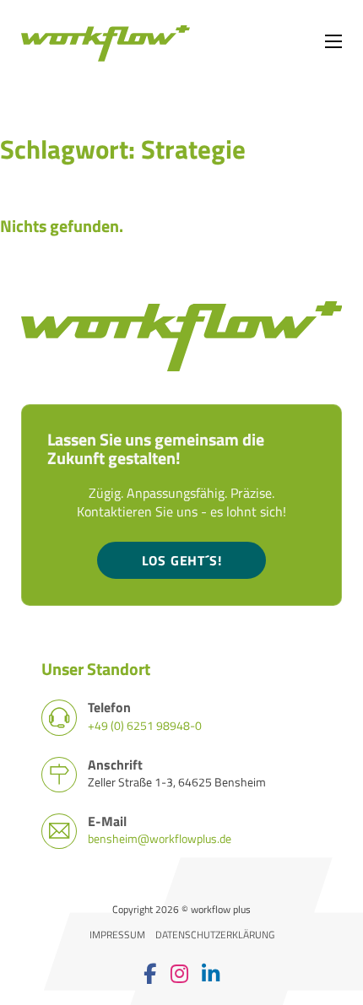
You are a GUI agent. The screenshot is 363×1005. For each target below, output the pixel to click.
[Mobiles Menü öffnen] (333, 41)
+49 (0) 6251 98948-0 (145, 725)
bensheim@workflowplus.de (159, 838)
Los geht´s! (182, 560)
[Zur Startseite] (105, 41)
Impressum (117, 935)
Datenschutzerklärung (214, 935)
